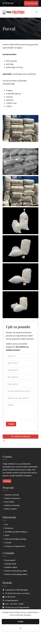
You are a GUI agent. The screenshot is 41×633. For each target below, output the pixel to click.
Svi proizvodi (31, 3)
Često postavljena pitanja (15, 539)
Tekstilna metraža (11, 495)
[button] (20, 161)
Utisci (7, 535)
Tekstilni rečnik (10, 564)
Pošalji (11, 424)
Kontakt (8, 542)
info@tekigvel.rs (11, 600)
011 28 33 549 (8, 3)
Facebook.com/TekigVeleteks (17, 607)
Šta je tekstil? (9, 560)
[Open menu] (36, 12)
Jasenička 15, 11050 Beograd (16, 590)
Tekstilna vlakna (10, 567)
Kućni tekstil (9, 502)
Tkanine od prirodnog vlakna (15, 571)
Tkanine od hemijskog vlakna (15, 574)
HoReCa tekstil (10, 509)
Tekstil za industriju (12, 505)
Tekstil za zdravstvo (12, 498)
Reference (9, 528)
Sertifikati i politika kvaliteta (16, 532)
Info (6, 524)
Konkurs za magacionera (15, 546)
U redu (20, 621)
